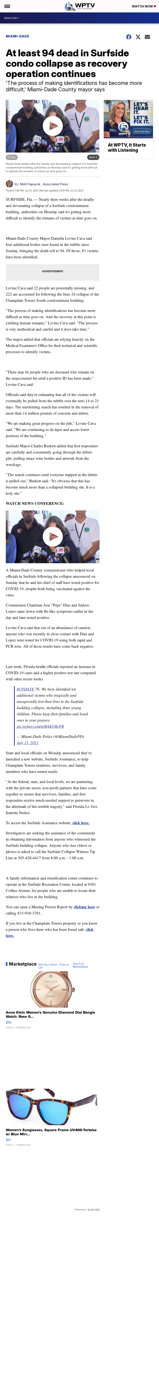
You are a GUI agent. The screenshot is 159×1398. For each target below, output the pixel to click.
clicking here (84, 907)
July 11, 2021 (28, 742)
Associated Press (55, 184)
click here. (80, 822)
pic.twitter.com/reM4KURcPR (40, 726)
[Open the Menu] (7, 6)
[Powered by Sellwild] (93, 1209)
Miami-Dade (17, 36)
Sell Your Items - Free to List (53, 966)
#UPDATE (25, 689)
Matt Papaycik (30, 184)
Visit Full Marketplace (80, 965)
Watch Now (143, 6)
